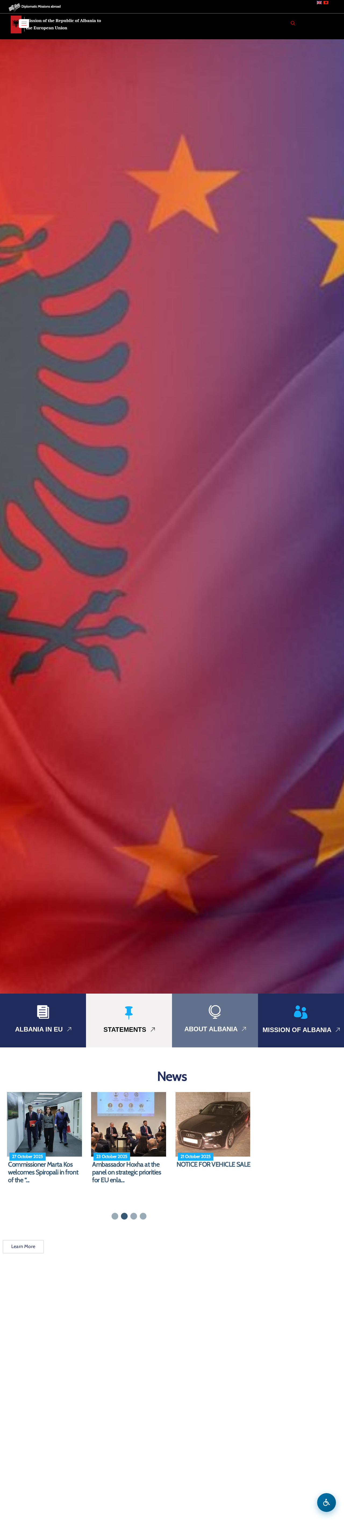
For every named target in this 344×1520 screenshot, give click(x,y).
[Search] (293, 23)
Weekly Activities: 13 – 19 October (39, 1168)
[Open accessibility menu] (326, 1502)
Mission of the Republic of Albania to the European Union (63, 24)
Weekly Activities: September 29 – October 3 (130, 1168)
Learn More (23, 1246)
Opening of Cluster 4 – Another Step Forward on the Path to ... (214, 1172)
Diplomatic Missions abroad (41, 6)
